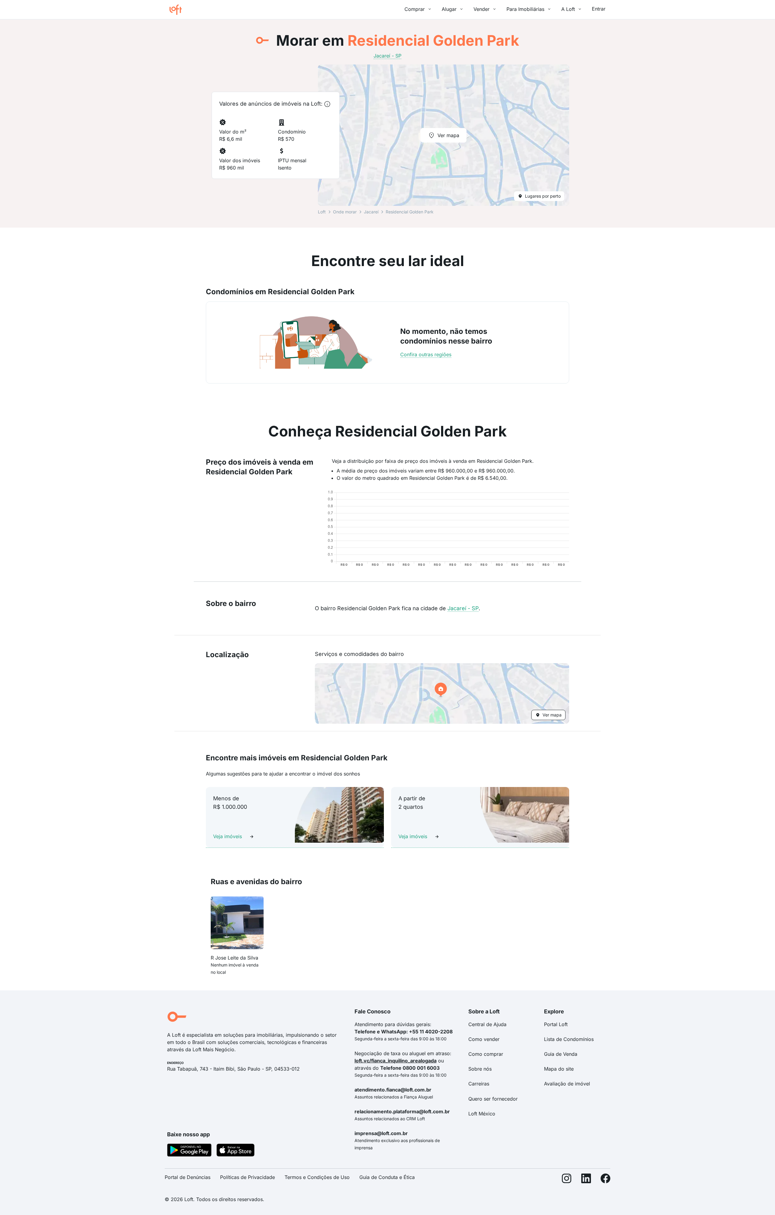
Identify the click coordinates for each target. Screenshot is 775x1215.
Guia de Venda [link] (560, 1054)
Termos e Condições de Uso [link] (317, 1177)
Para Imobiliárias (525, 9)
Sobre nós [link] (480, 1069)
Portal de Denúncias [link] (187, 1177)
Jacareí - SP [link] (387, 56)
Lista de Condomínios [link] (569, 1039)
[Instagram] (567, 1180)
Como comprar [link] (485, 1054)
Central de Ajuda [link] (487, 1024)
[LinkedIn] (586, 1180)
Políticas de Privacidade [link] (247, 1177)
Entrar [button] (598, 9)
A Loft (568, 9)
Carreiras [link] (478, 1084)
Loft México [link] (481, 1114)
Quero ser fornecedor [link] (493, 1099)
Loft (322, 211)
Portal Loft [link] (556, 1024)
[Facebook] (605, 1180)
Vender (481, 9)
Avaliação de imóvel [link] (567, 1084)
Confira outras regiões (425, 354)
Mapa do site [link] (559, 1069)
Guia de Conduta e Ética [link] (387, 1177)
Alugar (449, 9)
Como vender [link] (484, 1039)
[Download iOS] (235, 1151)
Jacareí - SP (463, 608)
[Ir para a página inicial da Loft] (178, 10)
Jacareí (371, 211)
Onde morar (345, 211)
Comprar (414, 9)
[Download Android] (189, 1151)
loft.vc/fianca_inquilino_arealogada (396, 1061)
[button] (442, 693)
